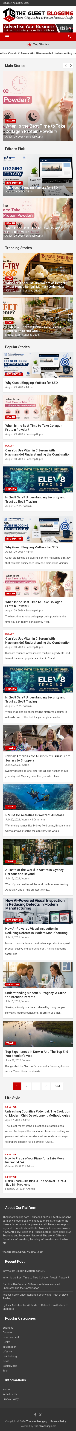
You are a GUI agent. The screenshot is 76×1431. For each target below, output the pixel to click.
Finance (11, 489)
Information (14, 183)
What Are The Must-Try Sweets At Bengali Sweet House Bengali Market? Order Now (35, 285)
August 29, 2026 (14, 191)
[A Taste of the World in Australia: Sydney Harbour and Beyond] (38, 852)
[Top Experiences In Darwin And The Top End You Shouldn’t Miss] (38, 1034)
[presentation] (65, 65)
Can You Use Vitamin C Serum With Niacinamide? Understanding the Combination (37, 126)
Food (9, 278)
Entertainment (11, 1337)
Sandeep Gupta (34, 136)
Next (57, 1086)
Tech (5, 1370)
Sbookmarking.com (45, 1426)
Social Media (10, 1365)
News (6, 1361)
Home (6, 1389)
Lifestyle (10, 1107)
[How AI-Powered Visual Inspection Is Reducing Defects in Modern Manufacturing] (38, 911)
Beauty (10, 115)
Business (8, 1327)
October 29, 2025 (14, 1166)
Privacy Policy (11, 1399)
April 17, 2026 (13, 1120)
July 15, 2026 (12, 878)
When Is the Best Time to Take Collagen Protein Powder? (36, 1277)
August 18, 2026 (14, 136)
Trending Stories (18, 248)
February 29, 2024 (15, 1188)
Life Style (12, 1098)
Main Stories (15, 66)
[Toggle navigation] (7, 36)
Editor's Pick (15, 149)
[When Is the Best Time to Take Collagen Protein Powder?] (38, 584)
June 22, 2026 (13, 1060)
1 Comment (38, 819)
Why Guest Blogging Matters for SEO (31, 187)
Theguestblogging (36, 1421)
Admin (29, 191)
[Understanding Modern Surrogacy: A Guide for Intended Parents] (38, 975)
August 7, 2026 (13, 506)
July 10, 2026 (12, 1001)
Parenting (12, 984)
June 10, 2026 (13, 290)
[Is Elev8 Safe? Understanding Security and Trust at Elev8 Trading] (38, 680)
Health (10, 223)
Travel (10, 748)
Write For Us (10, 1394)
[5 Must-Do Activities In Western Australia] (38, 797)
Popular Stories (17, 347)
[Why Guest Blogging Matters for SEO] (38, 529)
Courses (8, 1332)
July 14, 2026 (12, 937)
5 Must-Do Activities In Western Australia (34, 815)
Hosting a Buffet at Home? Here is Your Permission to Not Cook (33, 329)
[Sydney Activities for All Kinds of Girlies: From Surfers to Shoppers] (38, 738)
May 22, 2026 (12, 334)
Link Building (10, 1356)
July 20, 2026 (12, 764)
